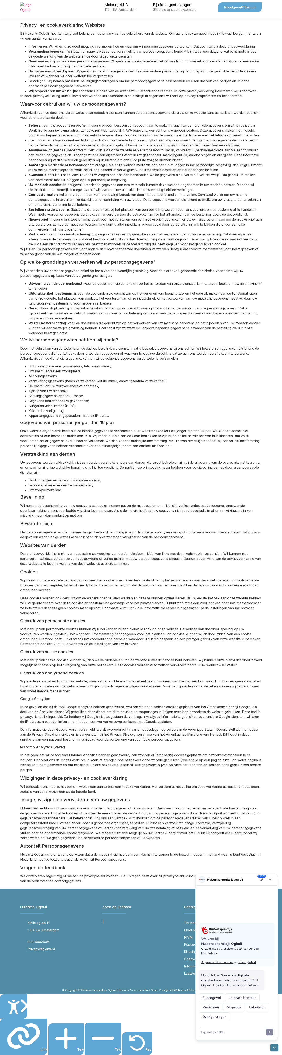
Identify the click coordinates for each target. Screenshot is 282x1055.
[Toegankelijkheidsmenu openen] (13, 1006)
